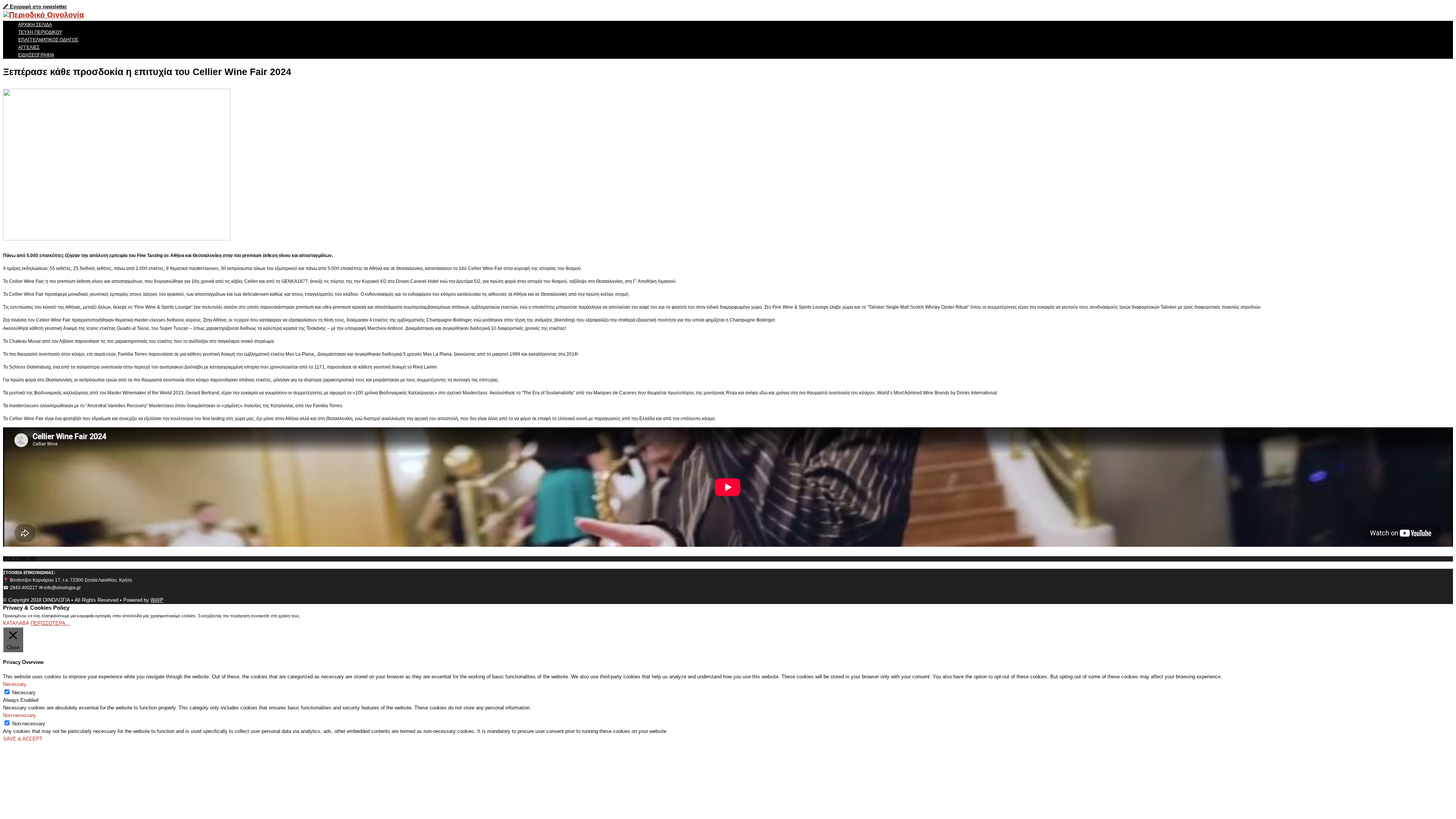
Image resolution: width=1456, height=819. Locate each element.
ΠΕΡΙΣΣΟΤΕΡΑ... (50, 623)
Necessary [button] (15, 684)
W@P (157, 600)
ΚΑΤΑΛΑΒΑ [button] (16, 623)
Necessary (24, 692)
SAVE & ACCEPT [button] (22, 739)
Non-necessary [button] (19, 715)
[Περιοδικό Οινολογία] (43, 15)
